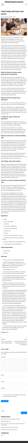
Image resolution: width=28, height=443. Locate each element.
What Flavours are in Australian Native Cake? (9, 429)
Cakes (7, 332)
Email (2, 381)
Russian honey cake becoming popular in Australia (10, 419)
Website (3, 388)
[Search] (26, 4)
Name (2, 375)
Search (2, 410)
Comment (3, 357)
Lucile (14, 17)
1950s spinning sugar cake (5, 421)
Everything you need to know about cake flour (9, 427)
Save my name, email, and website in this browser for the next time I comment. (14, 395)
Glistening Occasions (14, 1)
